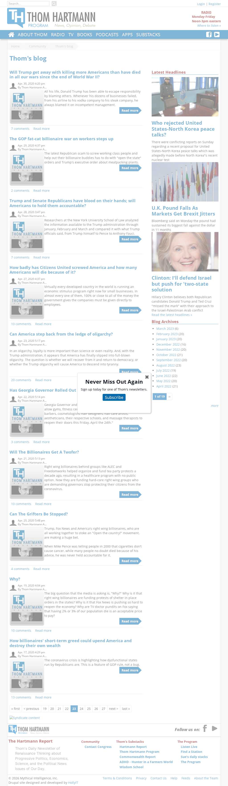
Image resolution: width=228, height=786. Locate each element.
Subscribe (114, 397)
